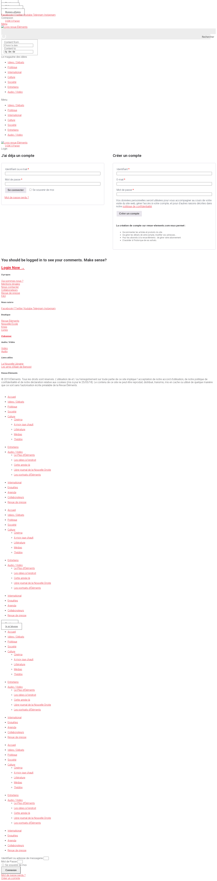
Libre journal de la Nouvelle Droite (32, 469)
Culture (11, 77)
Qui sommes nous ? (12, 280)
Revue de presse (10, 293)
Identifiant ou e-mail (17, 169)
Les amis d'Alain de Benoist (16, 366)
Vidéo (4, 348)
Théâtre (18, 439)
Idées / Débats (16, 62)
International (14, 72)
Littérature (19, 429)
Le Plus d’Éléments (24, 455)
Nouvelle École (9, 323)
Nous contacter (10, 287)
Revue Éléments (10, 320)
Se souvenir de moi (15, 865)
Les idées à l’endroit (25, 459)
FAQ (3, 296)
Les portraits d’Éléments (27, 474)
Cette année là (22, 464)
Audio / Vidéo (15, 91)
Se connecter (16, 190)
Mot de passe (13, 179)
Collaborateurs (9, 290)
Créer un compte (129, 213)
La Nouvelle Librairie (12, 363)
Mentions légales (10, 284)
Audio (4, 351)
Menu (4, 23)
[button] (108, 99)
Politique (12, 67)
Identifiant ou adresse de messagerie (22, 858)
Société (12, 82)
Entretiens (13, 87)
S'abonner (6, 336)
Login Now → (13, 267)
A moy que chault (23, 424)
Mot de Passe (9, 861)
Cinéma (18, 419)
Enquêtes (13, 487)
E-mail (121, 179)
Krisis (4, 326)
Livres (4, 329)
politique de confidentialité (137, 206)
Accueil (12, 396)
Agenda (12, 492)
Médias (18, 434)
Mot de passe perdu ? (17, 197)
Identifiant (123, 169)
